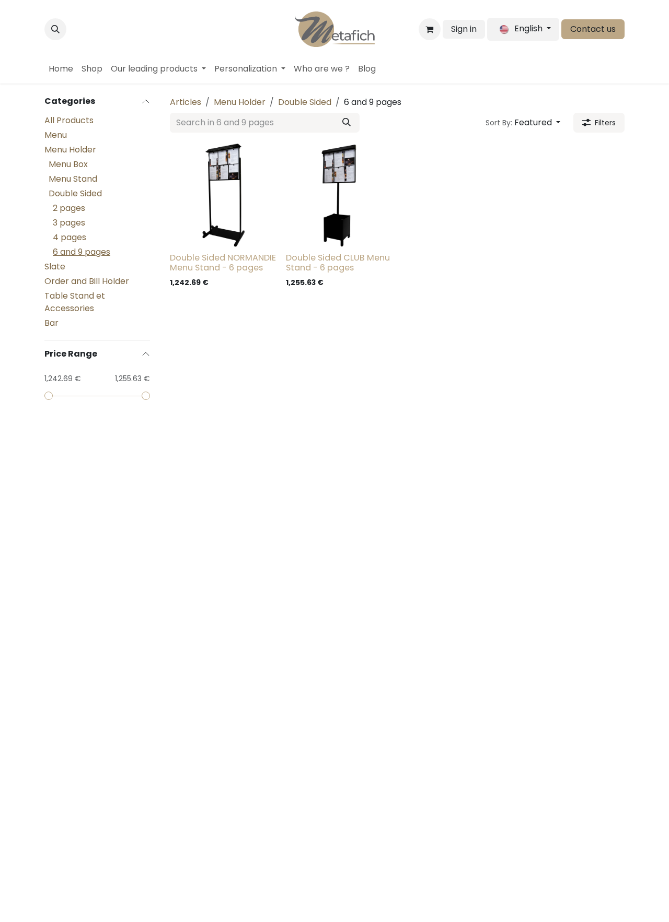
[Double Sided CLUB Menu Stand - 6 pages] (340, 195)
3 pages (69, 223)
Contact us (593, 29)
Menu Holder (70, 150)
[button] (55, 29)
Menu (55, 135)
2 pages (69, 208)
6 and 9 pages (81, 252)
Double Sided (75, 193)
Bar (51, 323)
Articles (185, 102)
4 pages (69, 237)
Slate (54, 267)
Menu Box (68, 164)
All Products (69, 120)
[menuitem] (60, 68)
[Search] (346, 123)
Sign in (464, 29)
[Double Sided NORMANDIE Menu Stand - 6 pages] (224, 195)
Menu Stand (73, 179)
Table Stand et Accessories (74, 302)
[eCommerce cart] (430, 29)
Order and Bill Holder (86, 281)
